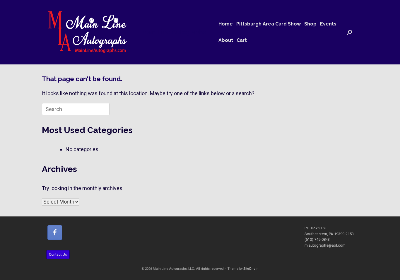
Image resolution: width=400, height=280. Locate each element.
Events (328, 24)
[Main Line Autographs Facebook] (54, 232)
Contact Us (58, 254)
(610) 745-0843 (317, 239)
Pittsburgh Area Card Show (268, 24)
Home (225, 24)
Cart (242, 40)
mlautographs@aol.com (325, 245)
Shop (310, 24)
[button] (349, 32)
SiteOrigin (251, 269)
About (225, 40)
